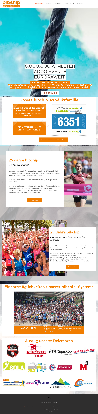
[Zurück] (17, 313)
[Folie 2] (45, 331)
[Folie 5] (52, 331)
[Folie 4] (50, 331)
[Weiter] (81, 313)
